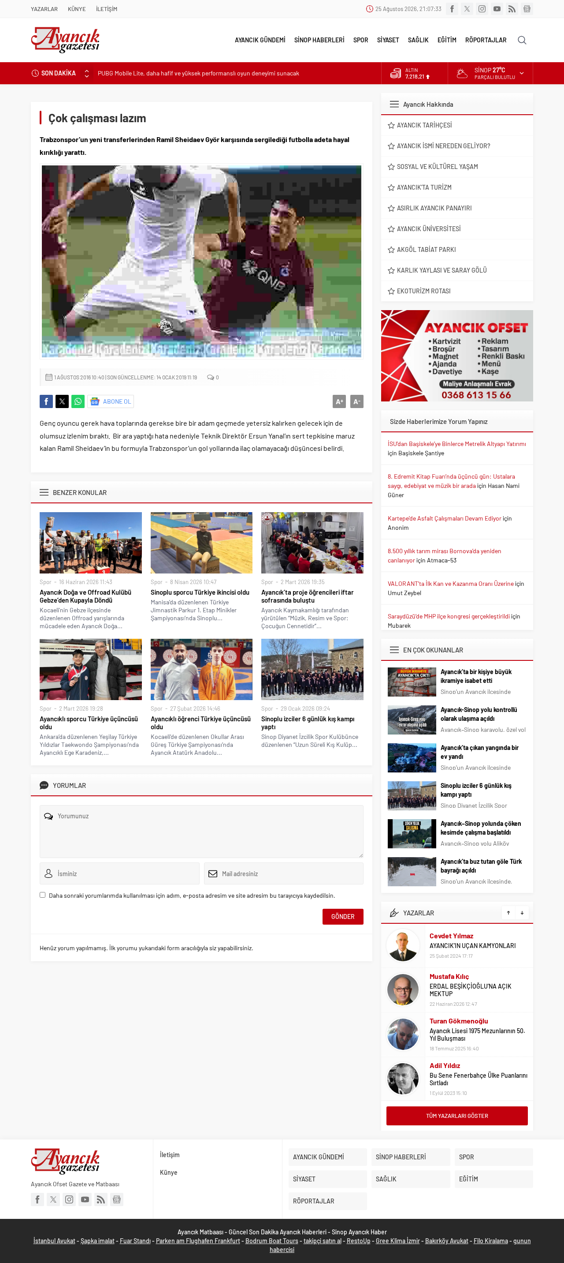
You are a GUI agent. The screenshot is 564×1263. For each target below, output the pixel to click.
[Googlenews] (527, 9)
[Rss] (512, 9)
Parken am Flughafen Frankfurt (198, 1240)
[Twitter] (467, 9)
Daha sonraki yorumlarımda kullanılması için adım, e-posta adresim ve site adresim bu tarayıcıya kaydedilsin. (192, 895)
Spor (46, 581)
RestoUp (359, 1240)
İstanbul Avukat (54, 1240)
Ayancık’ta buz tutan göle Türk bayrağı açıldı (481, 866)
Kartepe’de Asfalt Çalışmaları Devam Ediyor (444, 518)
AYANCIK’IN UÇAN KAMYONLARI (473, 945)
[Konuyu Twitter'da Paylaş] (62, 401)
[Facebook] (452, 9)
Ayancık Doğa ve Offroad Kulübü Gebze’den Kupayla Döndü (85, 596)
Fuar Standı (135, 1240)
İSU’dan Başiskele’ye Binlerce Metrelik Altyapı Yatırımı (457, 443)
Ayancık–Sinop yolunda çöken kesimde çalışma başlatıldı (481, 828)
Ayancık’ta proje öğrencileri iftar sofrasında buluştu (307, 596)
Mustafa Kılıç (449, 976)
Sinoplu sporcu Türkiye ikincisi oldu (200, 592)
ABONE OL (117, 401)
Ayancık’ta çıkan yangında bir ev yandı (480, 752)
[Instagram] (482, 9)
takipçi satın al (322, 1240)
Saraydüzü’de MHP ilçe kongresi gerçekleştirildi (449, 616)
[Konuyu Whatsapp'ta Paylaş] (78, 401)
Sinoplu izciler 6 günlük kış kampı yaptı (307, 723)
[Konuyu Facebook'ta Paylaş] (46, 401)
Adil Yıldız (445, 1065)
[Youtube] (497, 9)
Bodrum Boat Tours (271, 1240)
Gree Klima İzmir (398, 1240)
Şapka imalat (98, 1240)
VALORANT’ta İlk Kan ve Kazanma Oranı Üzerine (451, 583)
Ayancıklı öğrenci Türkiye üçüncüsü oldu (201, 723)
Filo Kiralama (491, 1240)
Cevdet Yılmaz (451, 935)
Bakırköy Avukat (446, 1240)
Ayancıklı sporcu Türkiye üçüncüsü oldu (89, 723)
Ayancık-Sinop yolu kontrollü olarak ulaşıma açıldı (479, 714)
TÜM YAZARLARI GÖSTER (457, 1115)
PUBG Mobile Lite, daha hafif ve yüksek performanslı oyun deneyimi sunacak (198, 73)
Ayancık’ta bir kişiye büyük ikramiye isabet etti (476, 676)
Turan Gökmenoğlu (459, 1020)
